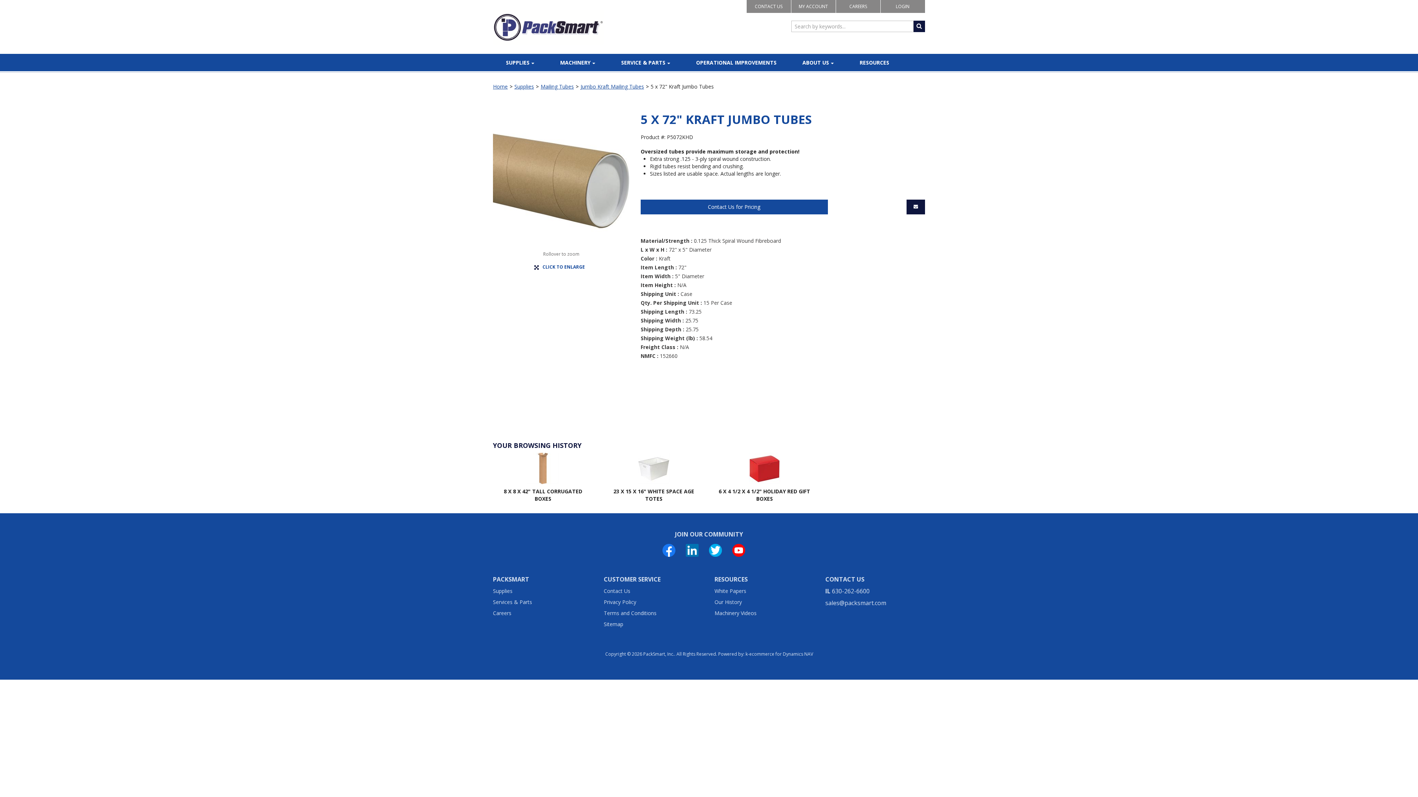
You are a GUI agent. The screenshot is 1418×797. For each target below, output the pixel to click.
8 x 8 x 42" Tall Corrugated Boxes (543, 495)
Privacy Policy (620, 601)
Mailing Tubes (557, 86)
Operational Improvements (736, 62)
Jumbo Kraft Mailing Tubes (612, 86)
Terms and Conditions (630, 613)
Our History (728, 601)
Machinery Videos (736, 613)
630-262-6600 (851, 591)
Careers (858, 6)
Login (903, 6)
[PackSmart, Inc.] (548, 27)
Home (500, 86)
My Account (813, 6)
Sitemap (613, 624)
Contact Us (768, 6)
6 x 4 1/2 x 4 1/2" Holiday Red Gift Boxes (764, 495)
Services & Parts (512, 601)
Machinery (575, 62)
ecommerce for (781, 654)
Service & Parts (643, 62)
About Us (815, 62)
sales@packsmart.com (855, 603)
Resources (874, 62)
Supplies (518, 62)
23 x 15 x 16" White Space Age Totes (653, 495)
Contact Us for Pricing (734, 206)
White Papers (730, 590)
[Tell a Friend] (916, 207)
